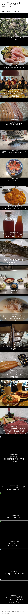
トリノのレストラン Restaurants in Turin (14, 207)
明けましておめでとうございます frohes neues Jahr (14, 318)
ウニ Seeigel (14, 180)
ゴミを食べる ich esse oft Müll (14, 38)
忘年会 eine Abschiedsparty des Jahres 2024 (14, 93)
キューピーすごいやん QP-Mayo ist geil (14, 488)
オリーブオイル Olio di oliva (14, 348)
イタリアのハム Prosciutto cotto (14, 66)
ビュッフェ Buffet (14, 293)
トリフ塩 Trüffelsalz (14, 574)
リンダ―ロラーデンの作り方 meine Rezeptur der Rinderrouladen (14, 431)
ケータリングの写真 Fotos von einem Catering (14, 599)
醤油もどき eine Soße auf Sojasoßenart (14, 235)
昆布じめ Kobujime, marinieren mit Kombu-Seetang (14, 262)
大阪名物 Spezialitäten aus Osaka (14, 459)
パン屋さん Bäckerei (14, 405)
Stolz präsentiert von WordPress (9, 611)
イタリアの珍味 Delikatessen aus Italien (14, 374)
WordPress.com (5, 613)
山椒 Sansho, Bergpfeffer (14, 544)
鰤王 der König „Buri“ (14, 152)
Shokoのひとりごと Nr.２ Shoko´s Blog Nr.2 (11, 5)
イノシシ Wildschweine (14, 123)
